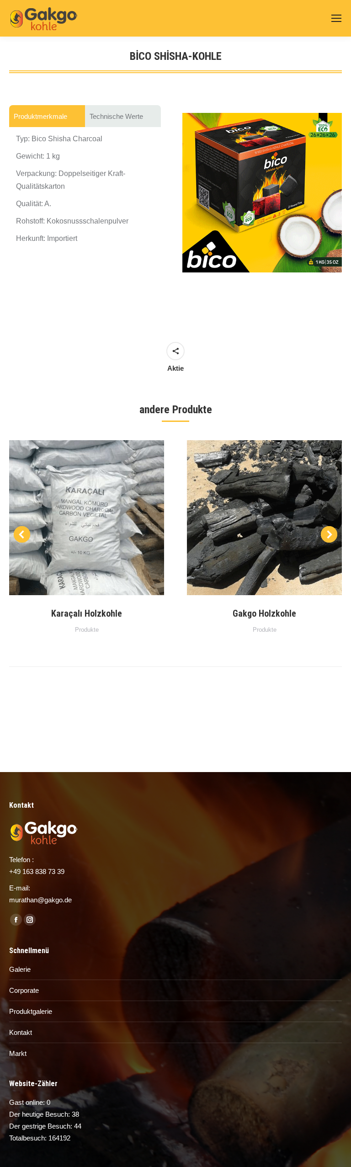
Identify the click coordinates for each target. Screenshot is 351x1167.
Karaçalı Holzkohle (86, 613)
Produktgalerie (30, 1011)
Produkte (87, 629)
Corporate (24, 990)
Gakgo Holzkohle (264, 613)
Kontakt (20, 1032)
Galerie (20, 969)
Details (99, 518)
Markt (18, 1053)
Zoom (74, 518)
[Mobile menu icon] (336, 18)
